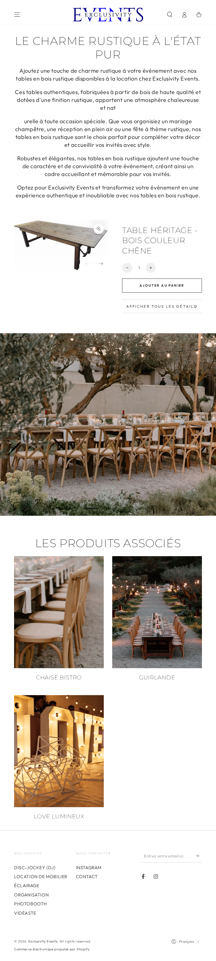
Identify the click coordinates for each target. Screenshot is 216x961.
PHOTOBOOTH (30, 904)
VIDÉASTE (25, 913)
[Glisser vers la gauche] (87, 264)
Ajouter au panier (162, 285)
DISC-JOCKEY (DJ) (35, 867)
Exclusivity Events (43, 941)
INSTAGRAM (89, 867)
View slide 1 (91, 504)
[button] (169, 14)
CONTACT (87, 876)
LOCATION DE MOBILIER (41, 876)
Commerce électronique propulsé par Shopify (51, 949)
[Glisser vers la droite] (101, 264)
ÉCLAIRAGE (26, 885)
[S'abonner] (198, 856)
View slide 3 (125, 504)
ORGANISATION (31, 895)
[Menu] (17, 14)
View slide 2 (108, 504)
